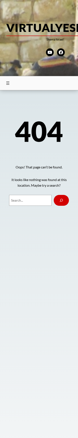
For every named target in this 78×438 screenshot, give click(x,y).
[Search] (61, 200)
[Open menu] (7, 83)
